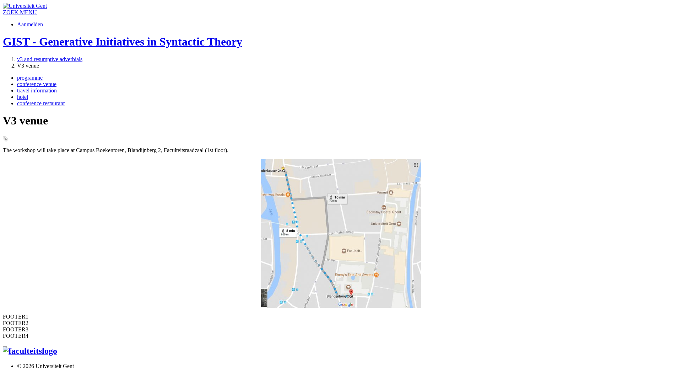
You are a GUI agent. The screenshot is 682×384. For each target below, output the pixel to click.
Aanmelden (30, 24)
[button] (28, 12)
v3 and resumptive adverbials (49, 59)
